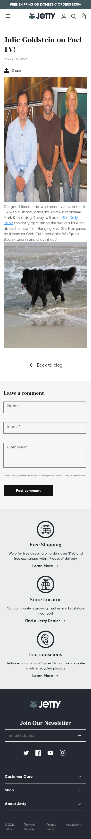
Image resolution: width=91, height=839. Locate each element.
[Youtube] (51, 753)
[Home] (42, 16)
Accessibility (74, 824)
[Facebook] (38, 753)
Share (16, 70)
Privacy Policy (51, 827)
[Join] (79, 735)
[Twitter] (26, 753)
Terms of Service (29, 827)
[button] (8, 16)
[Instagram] (63, 753)
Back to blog (49, 365)
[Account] (64, 15)
